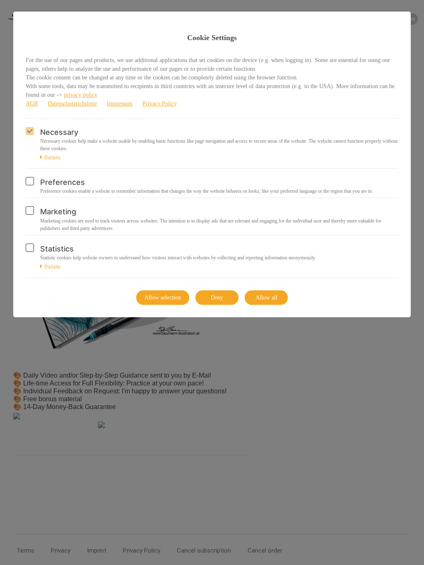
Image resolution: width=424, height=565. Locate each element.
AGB (32, 104)
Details (52, 157)
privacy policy (80, 95)
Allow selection (163, 297)
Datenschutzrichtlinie (72, 104)
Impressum (119, 104)
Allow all (266, 297)
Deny (217, 297)
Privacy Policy (159, 104)
